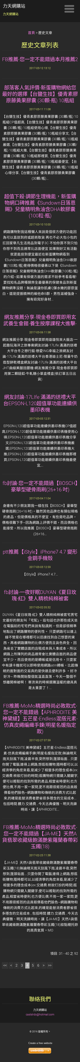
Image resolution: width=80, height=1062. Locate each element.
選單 (69, 9)
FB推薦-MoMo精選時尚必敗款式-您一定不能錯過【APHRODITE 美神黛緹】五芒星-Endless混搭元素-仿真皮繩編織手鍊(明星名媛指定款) (40, 718)
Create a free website (40, 1043)
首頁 (31, 33)
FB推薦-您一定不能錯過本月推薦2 (40, 59)
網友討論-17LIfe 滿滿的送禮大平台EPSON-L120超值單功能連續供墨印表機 (40, 403)
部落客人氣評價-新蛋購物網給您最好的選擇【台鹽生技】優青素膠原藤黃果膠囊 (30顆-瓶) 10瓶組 (40, 94)
